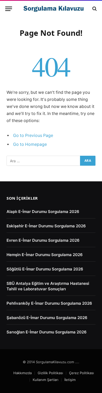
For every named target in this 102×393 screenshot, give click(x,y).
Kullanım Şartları (45, 380)
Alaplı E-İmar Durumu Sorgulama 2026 (43, 211)
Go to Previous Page (33, 135)
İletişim (70, 380)
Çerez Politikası (81, 373)
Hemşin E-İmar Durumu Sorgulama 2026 (45, 254)
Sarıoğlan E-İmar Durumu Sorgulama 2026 (47, 332)
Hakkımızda (22, 373)
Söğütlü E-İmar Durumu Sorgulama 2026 (45, 269)
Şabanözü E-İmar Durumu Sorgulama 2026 (47, 317)
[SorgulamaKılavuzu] (53, 8)
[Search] (94, 9)
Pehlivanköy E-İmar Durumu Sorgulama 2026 (49, 303)
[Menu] (8, 9)
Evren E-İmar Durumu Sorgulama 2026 (43, 240)
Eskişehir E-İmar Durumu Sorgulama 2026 (46, 225)
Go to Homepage (30, 144)
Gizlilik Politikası (50, 373)
